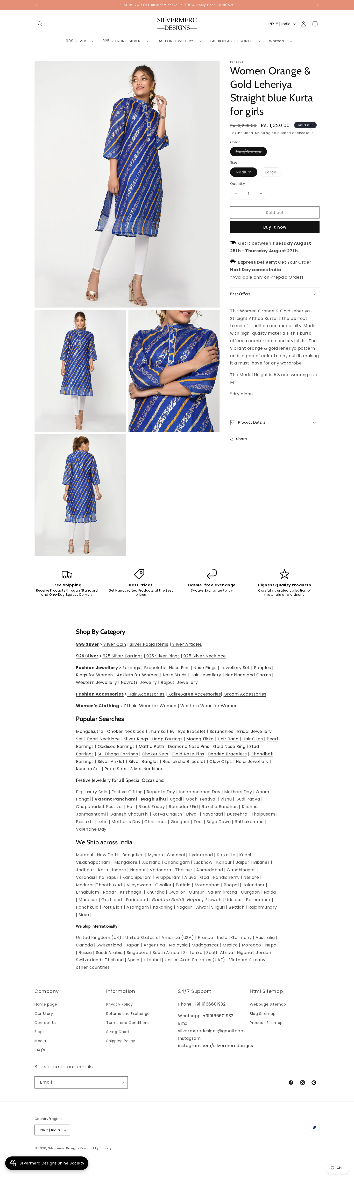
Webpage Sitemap (268, 1004)
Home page (45, 1004)
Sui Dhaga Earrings (118, 754)
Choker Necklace (126, 732)
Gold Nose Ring (229, 747)
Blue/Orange (251, 152)
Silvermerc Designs (64, 1148)
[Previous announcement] (36, 5)
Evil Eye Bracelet (188, 732)
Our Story (43, 1013)
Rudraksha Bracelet (184, 761)
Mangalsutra (89, 732)
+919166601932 (218, 1016)
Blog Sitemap (262, 1013)
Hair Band (228, 739)
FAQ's (39, 1050)
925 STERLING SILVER (121, 41)
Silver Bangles (144, 761)
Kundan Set (88, 769)
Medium (246, 173)
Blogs (39, 1031)
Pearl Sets (115, 769)
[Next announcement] (317, 5)
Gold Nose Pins (188, 754)
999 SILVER (76, 41)
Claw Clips (220, 761)
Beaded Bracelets (227, 754)
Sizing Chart (118, 1031)
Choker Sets (155, 754)
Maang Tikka (200, 739)
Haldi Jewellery (252, 761)
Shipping (263, 133)
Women (276, 41)
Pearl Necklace (103, 739)
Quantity (237, 183)
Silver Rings (136, 739)
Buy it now (274, 227)
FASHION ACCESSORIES (231, 41)
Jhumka (157, 732)
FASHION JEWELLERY (175, 41)
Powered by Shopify (96, 1148)
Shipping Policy (120, 1041)
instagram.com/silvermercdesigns (215, 1046)
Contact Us (45, 1022)
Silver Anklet (111, 761)
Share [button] (241, 438)
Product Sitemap (266, 1022)
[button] (40, 24)
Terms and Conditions (128, 1022)
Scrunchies (221, 732)
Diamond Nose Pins (188, 747)
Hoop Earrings (167, 739)
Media (40, 1041)
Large (273, 173)
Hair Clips (252, 739)
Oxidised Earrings (116, 747)
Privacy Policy (119, 1004)
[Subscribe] (122, 1082)
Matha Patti (151, 747)
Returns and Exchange (128, 1013)
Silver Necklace (147, 769)
